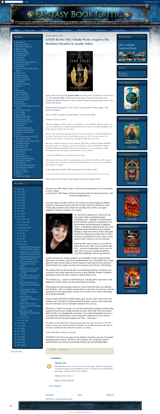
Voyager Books (21, 169)
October (22, 225)
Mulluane (58, 362)
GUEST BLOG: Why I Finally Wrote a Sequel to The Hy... (28, 291)
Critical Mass (20, 59)
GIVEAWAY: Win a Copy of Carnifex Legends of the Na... (29, 277)
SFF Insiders (20, 125)
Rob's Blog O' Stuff (23, 119)
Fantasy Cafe (20, 72)
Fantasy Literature (22, 77)
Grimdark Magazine (23, 83)
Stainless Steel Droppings (25, 132)
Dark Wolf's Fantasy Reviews (26, 62)
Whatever (19, 173)
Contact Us (124, 75)
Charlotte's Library (22, 53)
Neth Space (20, 101)
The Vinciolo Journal (23, 160)
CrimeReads (20, 57)
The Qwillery (20, 154)
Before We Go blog (23, 44)
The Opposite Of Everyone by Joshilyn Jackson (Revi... (29, 257)
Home (80, 394)
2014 (19, 326)
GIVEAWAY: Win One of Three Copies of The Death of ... (29, 284)
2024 (19, 194)
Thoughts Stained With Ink (25, 165)
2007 (19, 345)
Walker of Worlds (22, 171)
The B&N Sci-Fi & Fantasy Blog (27, 141)
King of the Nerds (22, 94)
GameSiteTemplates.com (83, 412)
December (22, 219)
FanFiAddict (20, 66)
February (22, 317)
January (21, 320)
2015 (19, 323)
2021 (19, 203)
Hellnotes (19, 86)
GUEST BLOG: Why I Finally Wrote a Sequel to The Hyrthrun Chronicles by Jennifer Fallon (77, 41)
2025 (19, 192)
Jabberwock (20, 90)
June (20, 236)
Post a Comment (55, 386)
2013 (19, 328)
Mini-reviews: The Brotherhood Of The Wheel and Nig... (29, 312)
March (21, 244)
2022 (19, 200)
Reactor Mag (20, 114)
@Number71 (20, 42)
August (21, 230)
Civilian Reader (21, 55)
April (21, 241)
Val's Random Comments (25, 167)
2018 (19, 211)
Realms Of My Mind (23, 116)
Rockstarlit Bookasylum (24, 121)
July (20, 233)
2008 (19, 342)
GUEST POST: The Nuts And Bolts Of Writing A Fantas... (30, 248)
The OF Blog (20, 151)
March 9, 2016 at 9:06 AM (64, 380)
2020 (19, 205)
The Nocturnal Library (24, 149)
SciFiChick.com (21, 123)
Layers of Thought (22, 97)
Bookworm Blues (22, 51)
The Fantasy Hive (22, 145)
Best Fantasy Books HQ (24, 46)
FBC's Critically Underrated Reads (127, 46)
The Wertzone (21, 162)
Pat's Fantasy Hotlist (23, 110)
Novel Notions (21, 103)
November (22, 222)
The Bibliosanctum (22, 143)
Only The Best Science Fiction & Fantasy (27, 106)
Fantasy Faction (21, 75)
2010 (19, 337)
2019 (19, 208)
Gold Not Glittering (23, 79)
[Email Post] (70, 349)
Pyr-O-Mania (20, 112)
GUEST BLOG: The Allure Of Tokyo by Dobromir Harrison (29, 270)
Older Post (110, 394)
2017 (19, 214)
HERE (134, 111)
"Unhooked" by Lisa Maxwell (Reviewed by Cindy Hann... (30, 252)
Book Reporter (21, 48)
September (23, 227)
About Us (123, 73)
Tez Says (19, 134)
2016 (19, 216)
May (20, 238)
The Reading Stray (22, 156)
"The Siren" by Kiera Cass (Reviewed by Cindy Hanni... (28, 263)
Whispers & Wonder (23, 176)
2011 (19, 334)
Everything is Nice (22, 64)
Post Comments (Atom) (64, 399)
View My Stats (16, 351)
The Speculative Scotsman (25, 158)
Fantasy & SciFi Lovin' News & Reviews (27, 69)
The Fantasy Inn (21, 147)
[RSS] (11, 406)
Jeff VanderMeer (21, 92)
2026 (19, 189)
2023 (19, 197)
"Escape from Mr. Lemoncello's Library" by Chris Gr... (29, 298)
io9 (17, 88)
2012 (19, 331)
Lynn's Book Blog (22, 99)
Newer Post (50, 394)
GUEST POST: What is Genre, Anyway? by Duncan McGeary (29, 305)
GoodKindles (20, 81)
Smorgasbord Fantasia (24, 127)
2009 (19, 339)
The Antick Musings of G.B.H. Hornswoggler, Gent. (27, 137)
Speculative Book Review (25, 129)
